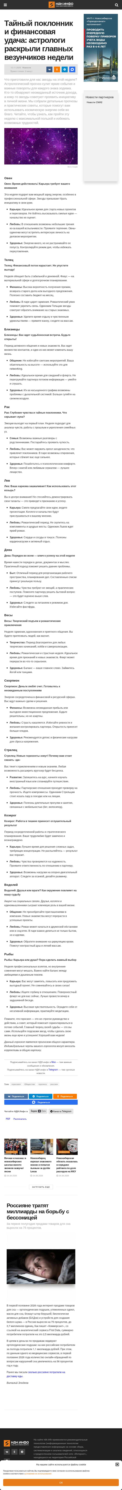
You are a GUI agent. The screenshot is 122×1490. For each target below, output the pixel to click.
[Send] (41, 1102)
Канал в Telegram (62, 1111)
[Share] (16, 1096)
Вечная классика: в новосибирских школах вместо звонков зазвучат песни (15, 1164)
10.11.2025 (16, 67)
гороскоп (16, 1084)
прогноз (43, 1084)
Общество (29, 1084)
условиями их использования (38, 1473)
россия (54, 1084)
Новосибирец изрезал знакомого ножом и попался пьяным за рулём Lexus (40, 1164)
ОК (61, 1482)
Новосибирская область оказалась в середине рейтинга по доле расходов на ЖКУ (67, 1164)
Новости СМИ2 (94, 102)
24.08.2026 (11, 1175)
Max (53, 1062)
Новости (26, 67)
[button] (117, 1464)
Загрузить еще (41, 1187)
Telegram (53, 1069)
